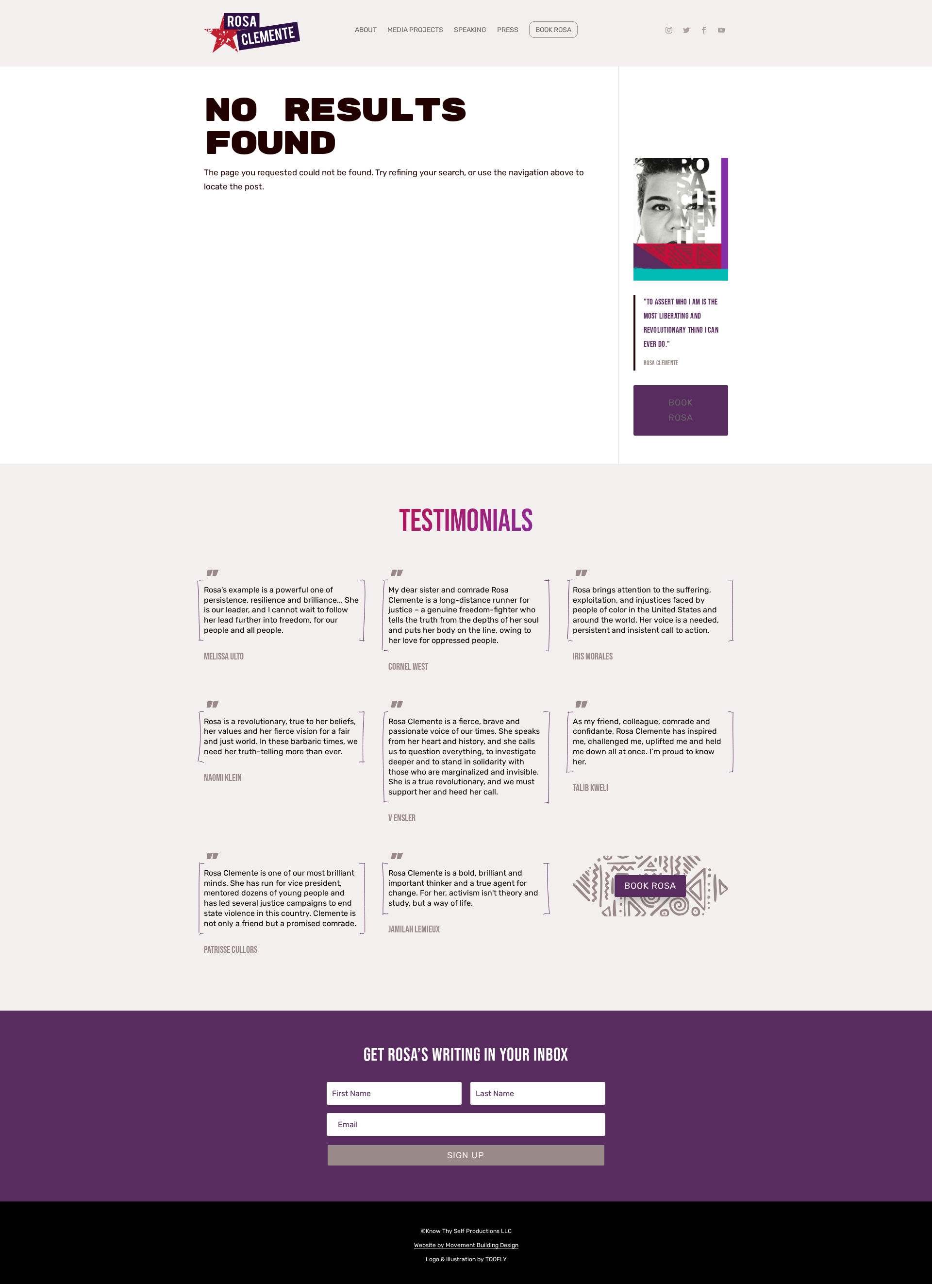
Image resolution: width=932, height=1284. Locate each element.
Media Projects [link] (415, 30)
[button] (669, 30)
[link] (252, 33)
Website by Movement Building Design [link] (466, 1245)
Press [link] (507, 30)
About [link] (366, 30)
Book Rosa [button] (680, 410)
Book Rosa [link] (553, 30)
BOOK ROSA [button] (650, 885)
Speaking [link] (470, 30)
